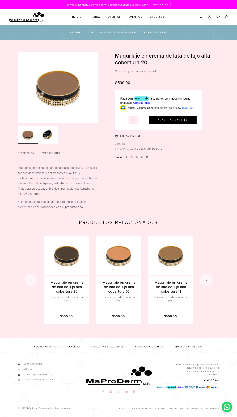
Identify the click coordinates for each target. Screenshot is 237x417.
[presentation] (31, 280)
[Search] (201, 17)
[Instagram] (111, 392)
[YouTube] (126, 392)
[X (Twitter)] (118, 392)
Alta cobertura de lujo (146, 148)
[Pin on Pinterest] (142, 157)
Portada (75, 32)
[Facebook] (103, 392)
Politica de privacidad (133, 408)
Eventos (135, 16)
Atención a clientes (149, 346)
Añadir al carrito (173, 120)
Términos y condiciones (169, 408)
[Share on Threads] (136, 157)
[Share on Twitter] (131, 157)
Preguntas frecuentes (107, 346)
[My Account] (209, 17)
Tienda (94, 16)
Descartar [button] (160, 4)
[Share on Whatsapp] (147, 157)
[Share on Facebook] (126, 157)
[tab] (26, 155)
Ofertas (114, 16)
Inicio (77, 16)
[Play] (28, 135)
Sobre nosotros (46, 346)
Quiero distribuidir (189, 346)
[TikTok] (134, 392)
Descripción (26, 153)
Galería (74, 346)
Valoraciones (51, 153)
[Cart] (226, 17)
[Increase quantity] (142, 120)
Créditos (157, 16)
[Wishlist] (218, 17)
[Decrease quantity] (124, 120)
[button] (227, 407)
